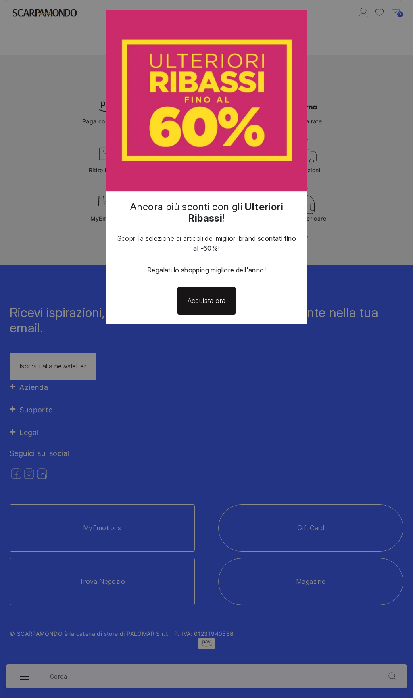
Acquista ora (207, 301)
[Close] (296, 21)
